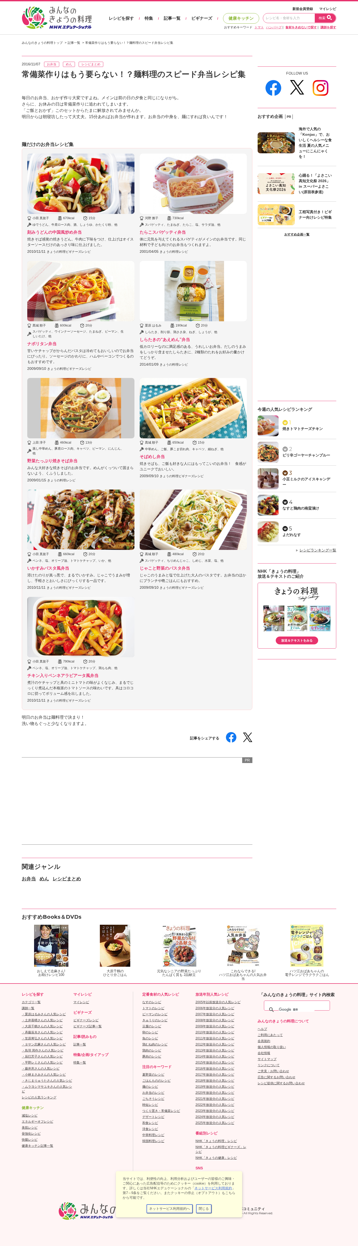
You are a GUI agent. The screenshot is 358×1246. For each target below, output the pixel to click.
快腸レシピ (29, 1140)
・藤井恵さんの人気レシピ (40, 1068)
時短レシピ (150, 1105)
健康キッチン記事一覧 (37, 1146)
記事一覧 (172, 18)
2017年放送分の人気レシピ (215, 1074)
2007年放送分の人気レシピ (215, 1014)
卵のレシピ (150, 1032)
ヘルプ (262, 1029)
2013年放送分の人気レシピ (215, 1050)
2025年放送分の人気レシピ (215, 1123)
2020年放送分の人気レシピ (215, 1093)
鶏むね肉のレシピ (154, 1044)
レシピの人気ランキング (39, 1097)
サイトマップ (267, 1059)
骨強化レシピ (31, 1133)
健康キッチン (241, 18)
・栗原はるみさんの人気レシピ (44, 1014)
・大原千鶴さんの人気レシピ (42, 1026)
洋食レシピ (150, 1129)
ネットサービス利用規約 (213, 1188)
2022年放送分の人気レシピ (215, 1105)
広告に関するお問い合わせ (276, 1077)
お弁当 (51, 64)
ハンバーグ (274, 27)
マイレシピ (327, 9)
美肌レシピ (29, 1127)
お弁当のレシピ (153, 1093)
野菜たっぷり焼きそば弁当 (52, 461)
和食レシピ (150, 1123)
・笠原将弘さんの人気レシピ (42, 1038)
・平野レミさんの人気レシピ (42, 1062)
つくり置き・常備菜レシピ (161, 1111)
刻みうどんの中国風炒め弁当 (54, 232)
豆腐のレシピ (151, 1026)
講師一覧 (28, 1008)
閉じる (204, 1209)
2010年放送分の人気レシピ (215, 1032)
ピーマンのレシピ (154, 1014)
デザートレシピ (153, 1117)
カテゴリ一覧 (31, 1002)
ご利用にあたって (270, 1035)
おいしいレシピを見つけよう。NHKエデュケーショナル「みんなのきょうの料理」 (57, 18)
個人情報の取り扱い (272, 1047)
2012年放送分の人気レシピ (215, 1044)
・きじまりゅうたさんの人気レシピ (47, 1080)
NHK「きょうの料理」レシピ (216, 1141)
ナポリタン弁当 (42, 343)
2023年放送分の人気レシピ (215, 1111)
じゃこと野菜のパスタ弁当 (165, 568)
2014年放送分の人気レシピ (215, 1056)
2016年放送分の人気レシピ (215, 1068)
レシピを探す (121, 18)
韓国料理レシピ (153, 1141)
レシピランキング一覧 (318, 550)
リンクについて (269, 1065)
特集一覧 (79, 1062)
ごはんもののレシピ (156, 1080)
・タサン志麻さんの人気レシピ (44, 1044)
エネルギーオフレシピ (37, 1121)
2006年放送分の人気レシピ (215, 1008)
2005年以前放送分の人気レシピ (218, 1002)
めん (69, 64)
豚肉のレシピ (151, 1056)
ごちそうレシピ (153, 1099)
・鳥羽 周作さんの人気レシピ (42, 1050)
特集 (149, 18)
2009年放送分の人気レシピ (215, 1026)
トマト (259, 27)
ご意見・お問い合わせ (273, 1071)
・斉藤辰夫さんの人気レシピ (42, 1032)
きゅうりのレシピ (154, 1020)
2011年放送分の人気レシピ (215, 1038)
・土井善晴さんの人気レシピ (42, 1020)
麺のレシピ (150, 1087)
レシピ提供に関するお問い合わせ (281, 1083)
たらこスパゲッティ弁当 (163, 232)
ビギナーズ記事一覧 (87, 1026)
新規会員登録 (302, 9)
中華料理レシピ (153, 1135)
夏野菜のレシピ (153, 1074)
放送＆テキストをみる (297, 640)
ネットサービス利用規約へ (169, 1209)
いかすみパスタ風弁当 (48, 568)
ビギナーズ (201, 18)
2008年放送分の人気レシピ (215, 1020)
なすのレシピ (151, 1002)
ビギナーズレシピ (86, 1020)
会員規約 (264, 1041)
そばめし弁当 (152, 456)
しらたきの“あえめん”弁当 (165, 339)
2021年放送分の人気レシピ (215, 1099)
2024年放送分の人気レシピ (215, 1117)
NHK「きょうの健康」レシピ (216, 1158)
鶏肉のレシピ (151, 1050)
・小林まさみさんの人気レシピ (44, 1074)
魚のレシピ (150, 1038)
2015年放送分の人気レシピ (215, 1062)
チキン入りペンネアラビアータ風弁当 (63, 675)
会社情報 (264, 1053)
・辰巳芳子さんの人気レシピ (42, 1056)
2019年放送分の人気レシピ (215, 1087)
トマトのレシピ (153, 1008)
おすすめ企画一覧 (297, 234)
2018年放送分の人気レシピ (215, 1080)
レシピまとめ (91, 64)
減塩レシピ (29, 1115)
